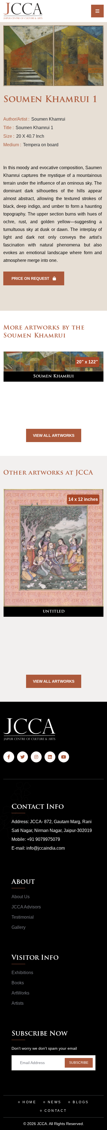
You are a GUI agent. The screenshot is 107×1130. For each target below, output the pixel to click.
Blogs (81, 1102)
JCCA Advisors (26, 907)
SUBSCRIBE (78, 1063)
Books (18, 982)
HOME (29, 1102)
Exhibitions (22, 972)
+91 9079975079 (43, 839)
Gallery (19, 927)
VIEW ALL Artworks (53, 435)
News (54, 1102)
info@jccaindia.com (45, 848)
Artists (18, 1003)
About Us (21, 896)
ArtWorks (20, 993)
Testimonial (23, 917)
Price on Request (31, 278)
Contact (55, 1111)
